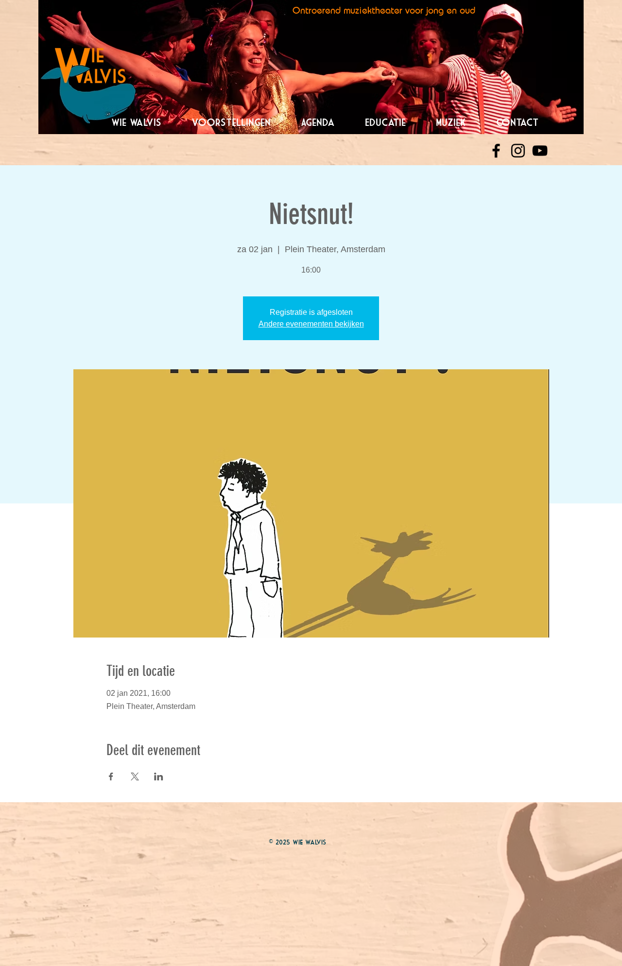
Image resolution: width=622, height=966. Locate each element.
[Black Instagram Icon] (518, 150)
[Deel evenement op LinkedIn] (158, 776)
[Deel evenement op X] (134, 776)
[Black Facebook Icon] (496, 150)
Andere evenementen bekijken (311, 324)
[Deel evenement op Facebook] (111, 776)
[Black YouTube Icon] (540, 150)
